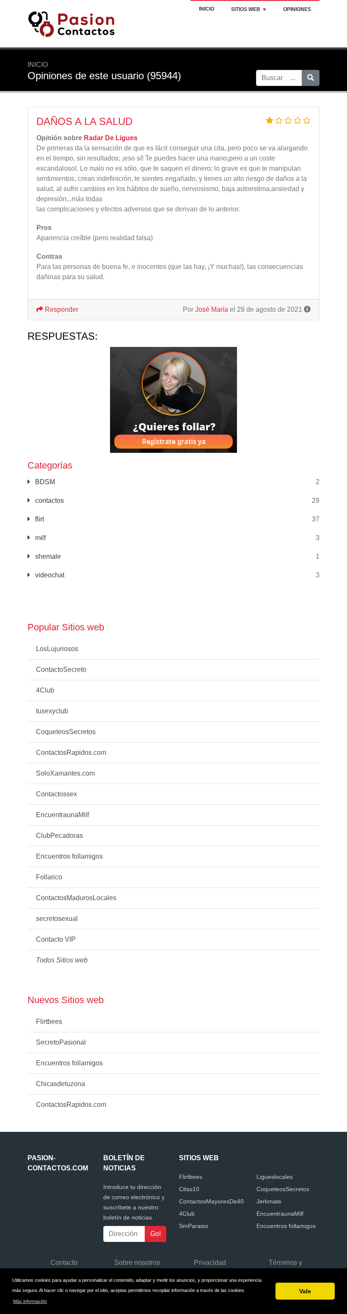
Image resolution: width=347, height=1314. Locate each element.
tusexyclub (52, 711)
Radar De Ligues (111, 137)
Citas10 (189, 1189)
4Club (45, 690)
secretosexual (57, 918)
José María (211, 309)
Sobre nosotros (137, 1262)
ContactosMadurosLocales (76, 897)
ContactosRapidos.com (71, 752)
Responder (60, 309)
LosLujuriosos (57, 648)
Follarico (49, 877)
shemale (47, 556)
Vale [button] (305, 1291)
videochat (48, 575)
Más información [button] (30, 1301)
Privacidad (210, 1262)
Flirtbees (49, 1021)
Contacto (63, 1262)
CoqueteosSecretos (66, 731)
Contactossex (56, 794)
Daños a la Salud (84, 121)
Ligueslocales (274, 1176)
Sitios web (245, 9)
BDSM (44, 481)
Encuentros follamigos (69, 856)
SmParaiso (193, 1226)
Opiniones (297, 9)
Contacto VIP (56, 939)
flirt (38, 519)
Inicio (206, 9)
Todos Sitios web (62, 960)
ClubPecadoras (59, 835)
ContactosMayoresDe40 (211, 1201)
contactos (48, 500)
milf (39, 537)
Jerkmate (268, 1201)
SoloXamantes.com (65, 773)
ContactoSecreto (61, 669)
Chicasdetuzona (60, 1083)
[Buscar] (310, 78)
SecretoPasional (61, 1042)
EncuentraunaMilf (62, 814)
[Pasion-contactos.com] (80, 23)
